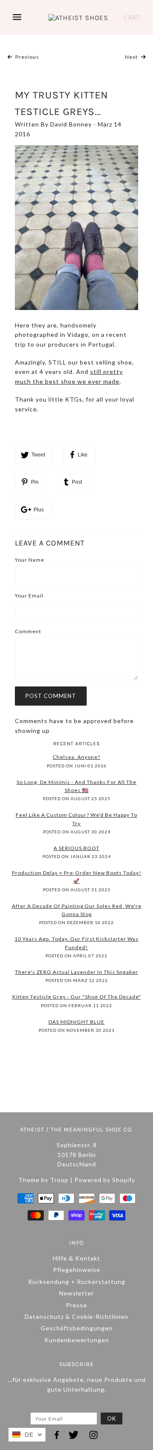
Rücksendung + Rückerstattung (76, 1281)
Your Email (29, 595)
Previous (26, 57)
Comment (28, 631)
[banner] (78, 18)
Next (132, 57)
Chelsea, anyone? (76, 757)
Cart (132, 17)
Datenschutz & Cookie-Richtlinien (76, 1316)
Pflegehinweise (76, 1269)
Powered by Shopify (104, 1179)
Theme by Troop (43, 1179)
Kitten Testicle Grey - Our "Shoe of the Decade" (76, 996)
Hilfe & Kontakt (76, 1258)
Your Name (29, 560)
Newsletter (76, 1293)
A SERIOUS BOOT (76, 848)
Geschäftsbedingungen (77, 1328)
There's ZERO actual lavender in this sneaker (76, 972)
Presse (76, 1305)
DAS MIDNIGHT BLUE (76, 1022)
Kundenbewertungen (76, 1340)
